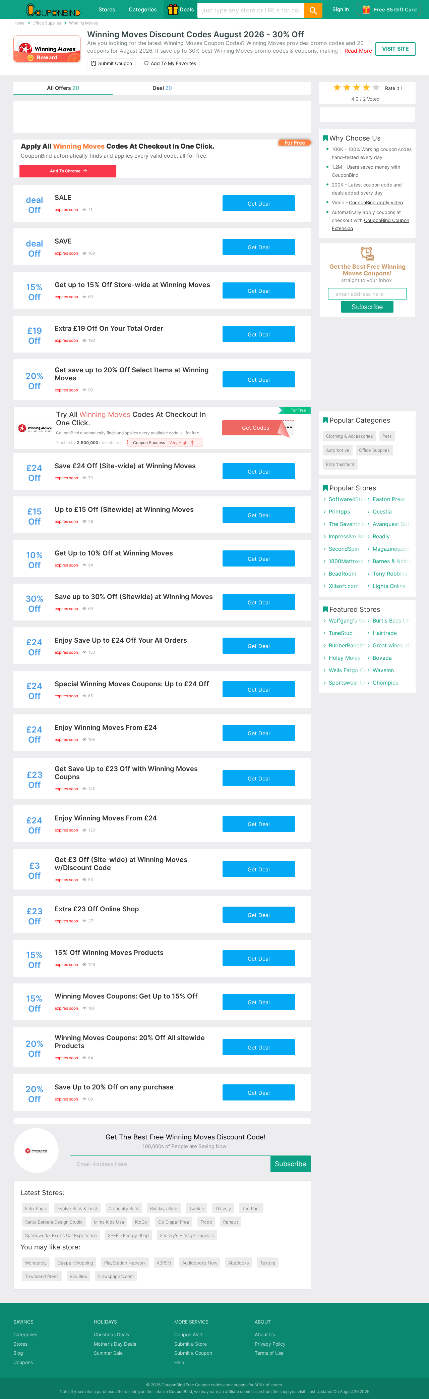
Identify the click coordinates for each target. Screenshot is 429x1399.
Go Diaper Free (173, 1222)
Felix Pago (35, 1208)
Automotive (338, 450)
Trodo (206, 1222)
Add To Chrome (66, 170)
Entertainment (340, 464)
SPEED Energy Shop (128, 1235)
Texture (267, 1263)
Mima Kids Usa (109, 1222)
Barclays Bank (164, 1208)
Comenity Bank (124, 1208)
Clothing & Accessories (349, 436)
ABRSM (164, 1263)
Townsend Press (42, 1276)
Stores (107, 9)
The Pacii (251, 1208)
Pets (387, 436)
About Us (265, 1334)
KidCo (141, 1222)
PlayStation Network (125, 1263)
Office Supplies (374, 450)
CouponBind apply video (376, 202)
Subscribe (290, 1164)
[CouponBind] (58, 9)
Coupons (23, 1362)
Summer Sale (108, 1353)
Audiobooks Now (199, 1263)
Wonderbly (36, 1263)
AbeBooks (238, 1263)
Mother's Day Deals (115, 1344)
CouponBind (180, 1391)
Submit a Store (190, 1344)
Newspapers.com (116, 1276)
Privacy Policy (270, 1344)
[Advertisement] (162, 117)
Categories (143, 9)
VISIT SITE (395, 48)
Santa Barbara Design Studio (54, 1222)
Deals (187, 9)
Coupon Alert (188, 1334)
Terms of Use (269, 1353)
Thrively (223, 1208)
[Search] (313, 10)
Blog (18, 1353)
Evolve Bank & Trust (77, 1208)
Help (179, 1362)
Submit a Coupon (193, 1353)
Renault (230, 1222)
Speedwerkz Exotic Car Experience (61, 1235)
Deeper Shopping (75, 1263)
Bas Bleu (78, 1276)
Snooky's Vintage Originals (187, 1235)
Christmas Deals (111, 1334)
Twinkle (196, 1208)
